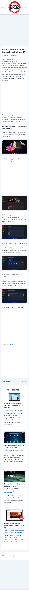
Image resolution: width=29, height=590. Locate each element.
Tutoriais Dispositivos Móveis (11, 450)
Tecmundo (9, 344)
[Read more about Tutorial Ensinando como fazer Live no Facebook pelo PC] (14, 515)
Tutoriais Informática (9, 530)
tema (11, 119)
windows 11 (6, 121)
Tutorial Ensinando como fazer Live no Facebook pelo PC (14, 526)
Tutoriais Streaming (9, 491)
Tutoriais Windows (8, 410)
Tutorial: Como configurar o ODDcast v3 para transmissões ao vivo (13, 486)
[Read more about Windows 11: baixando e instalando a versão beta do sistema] (14, 397)
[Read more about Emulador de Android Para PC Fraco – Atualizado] (14, 437)
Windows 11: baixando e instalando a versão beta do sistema (13, 405)
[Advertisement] (14, 31)
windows (12, 63)
